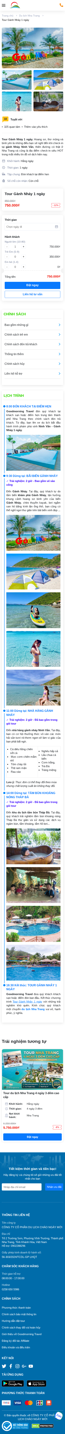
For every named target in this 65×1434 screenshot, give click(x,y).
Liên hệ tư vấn (32, 294)
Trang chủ (7, 15)
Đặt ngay (32, 285)
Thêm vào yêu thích (35, 126)
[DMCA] (43, 1426)
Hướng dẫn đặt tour (13, 1320)
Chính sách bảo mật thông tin (19, 1314)
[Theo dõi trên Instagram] (17, 1365)
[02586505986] (61, 5)
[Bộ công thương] (17, 1426)
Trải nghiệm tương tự (24, 1041)
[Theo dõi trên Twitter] (4, 1365)
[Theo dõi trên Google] (24, 1365)
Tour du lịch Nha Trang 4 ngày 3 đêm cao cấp (31, 1095)
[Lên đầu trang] (58, 1427)
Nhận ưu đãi (54, 1186)
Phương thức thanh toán (16, 1307)
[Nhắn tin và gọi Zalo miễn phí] (58, 1416)
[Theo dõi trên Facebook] (11, 1365)
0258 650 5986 (10, 1289)
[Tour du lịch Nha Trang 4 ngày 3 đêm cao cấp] (32, 1069)
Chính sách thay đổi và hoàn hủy (21, 1327)
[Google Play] (14, 1383)
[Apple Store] (36, 1383)
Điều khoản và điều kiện (16, 1347)
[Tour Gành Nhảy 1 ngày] (32, 48)
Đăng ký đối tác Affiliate (15, 1340)
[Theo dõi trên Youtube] (31, 1365)
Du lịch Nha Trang (29, 15)
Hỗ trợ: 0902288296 (13, 1245)
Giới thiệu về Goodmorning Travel (22, 1334)
